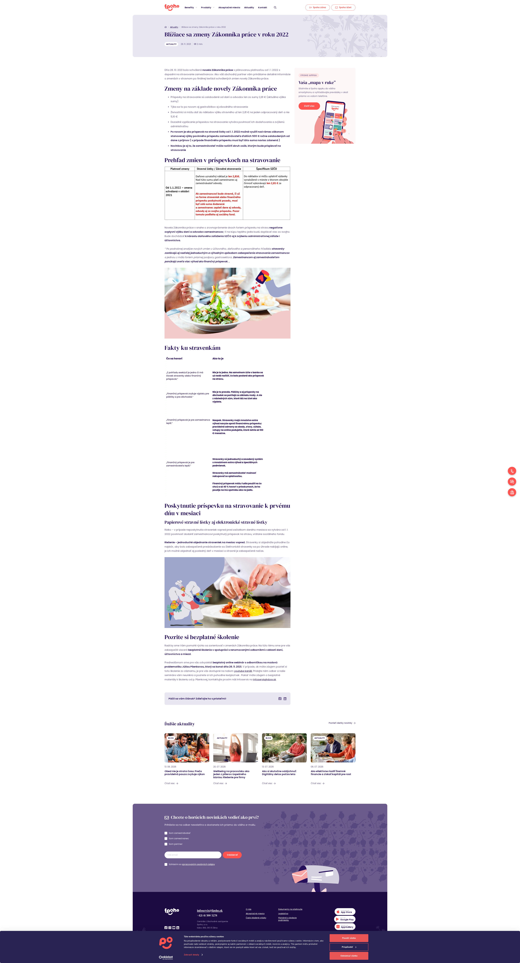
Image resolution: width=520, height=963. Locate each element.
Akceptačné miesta (255, 913)
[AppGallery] (345, 926)
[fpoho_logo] (172, 7)
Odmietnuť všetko (349, 956)
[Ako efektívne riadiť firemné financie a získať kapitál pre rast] (333, 760)
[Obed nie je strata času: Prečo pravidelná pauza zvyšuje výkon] (187, 760)
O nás (248, 909)
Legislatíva (283, 913)
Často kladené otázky (256, 917)
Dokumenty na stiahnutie (290, 909)
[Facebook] (166, 927)
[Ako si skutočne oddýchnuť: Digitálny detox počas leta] (284, 760)
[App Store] (345, 911)
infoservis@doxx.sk (264, 679)
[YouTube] (173, 927)
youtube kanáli (243, 671)
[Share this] (279, 698)
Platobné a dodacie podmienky (287, 919)
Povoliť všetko (349, 938)
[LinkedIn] (177, 927)
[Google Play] (344, 919)
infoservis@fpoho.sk (210, 910)
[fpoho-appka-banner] (325, 106)
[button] (196, 7)
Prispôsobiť (347, 947)
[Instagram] (169, 927)
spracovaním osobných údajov (198, 864)
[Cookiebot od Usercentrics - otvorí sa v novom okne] (166, 958)
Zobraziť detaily (191, 955)
